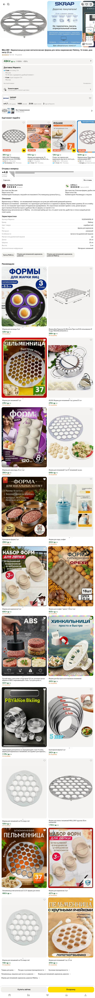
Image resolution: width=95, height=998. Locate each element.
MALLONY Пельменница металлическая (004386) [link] (12, 158)
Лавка (28, 995)
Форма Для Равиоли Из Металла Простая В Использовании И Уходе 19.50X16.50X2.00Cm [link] (70, 330)
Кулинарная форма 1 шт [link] (10, 539)
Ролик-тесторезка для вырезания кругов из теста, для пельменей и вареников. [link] (64, 158)
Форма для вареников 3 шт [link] (11, 609)
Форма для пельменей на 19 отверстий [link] (16, 821)
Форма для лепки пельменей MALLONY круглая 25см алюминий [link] (67, 821)
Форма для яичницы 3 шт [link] (11, 329)
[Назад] (4, 4)
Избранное (47, 995)
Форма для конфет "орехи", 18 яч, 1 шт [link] (62, 609)
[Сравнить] (82, 4)
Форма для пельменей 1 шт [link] (11, 400)
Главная (9, 995)
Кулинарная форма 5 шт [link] (57, 750)
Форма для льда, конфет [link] (57, 539)
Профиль (85, 995)
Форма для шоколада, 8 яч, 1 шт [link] (13, 470)
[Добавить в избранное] (86, 4)
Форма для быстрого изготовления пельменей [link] (65, 678)
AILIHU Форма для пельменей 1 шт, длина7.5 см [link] (65, 400)
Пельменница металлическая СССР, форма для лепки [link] (21, 891)
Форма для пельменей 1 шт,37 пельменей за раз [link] (65, 470)
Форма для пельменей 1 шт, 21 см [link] (60, 960)
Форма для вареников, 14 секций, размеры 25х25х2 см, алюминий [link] (38, 158)
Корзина (66, 995)
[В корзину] (24, 150)
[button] (47, 61)
